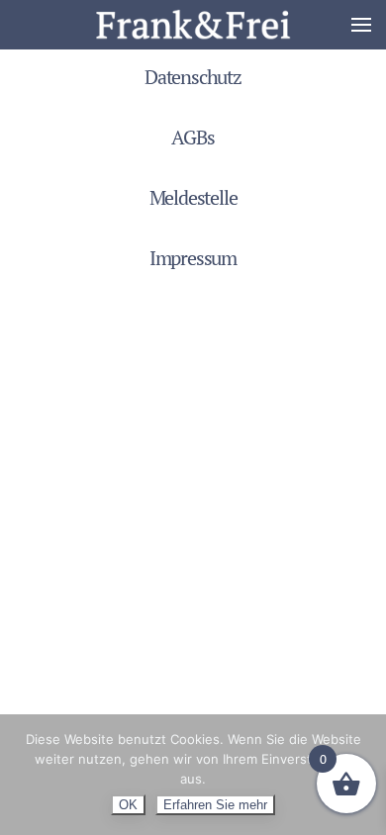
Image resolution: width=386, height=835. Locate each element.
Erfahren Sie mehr (215, 804)
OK (128, 804)
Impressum (193, 257)
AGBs (192, 137)
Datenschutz (193, 76)
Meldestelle (193, 197)
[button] (361, 24)
